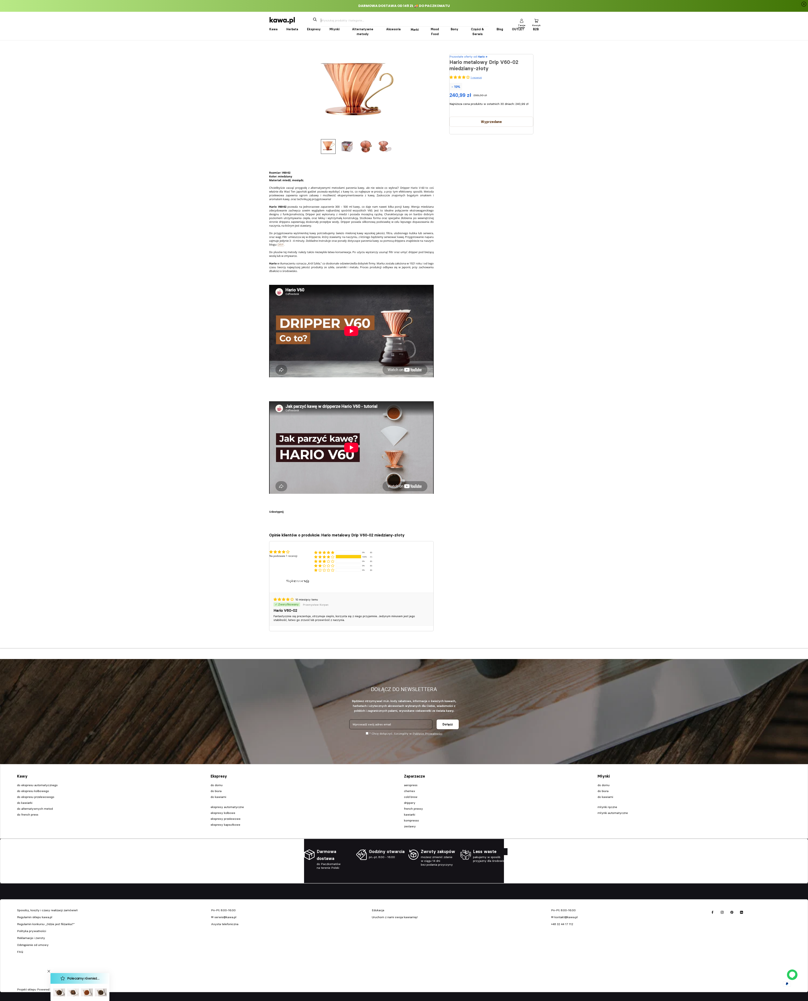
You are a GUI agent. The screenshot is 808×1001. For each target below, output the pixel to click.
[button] (324, 557)
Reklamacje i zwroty (31, 938)
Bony (454, 29)
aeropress (410, 785)
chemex (409, 791)
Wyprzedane (491, 122)
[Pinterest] (298, 509)
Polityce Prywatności (427, 734)
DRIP (281, 244)
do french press (27, 814)
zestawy (410, 826)
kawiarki (409, 814)
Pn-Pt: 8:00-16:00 (223, 910)
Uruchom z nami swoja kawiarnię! (395, 917)
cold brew (410, 797)
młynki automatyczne (613, 813)
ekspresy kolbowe (223, 813)
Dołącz (448, 724)
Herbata (292, 29)
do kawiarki (24, 803)
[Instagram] (722, 911)
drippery (409, 803)
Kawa (273, 29)
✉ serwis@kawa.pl (223, 917)
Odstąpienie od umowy (33, 945)
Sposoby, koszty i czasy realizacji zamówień (47, 910)
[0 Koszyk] (536, 20)
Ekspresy (314, 29)
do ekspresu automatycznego (37, 785)
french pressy (413, 809)
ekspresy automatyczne (227, 807)
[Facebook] (287, 509)
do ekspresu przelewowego (35, 797)
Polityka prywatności (31, 931)
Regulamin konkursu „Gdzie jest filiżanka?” (46, 924)
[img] (284, 599)
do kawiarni (218, 797)
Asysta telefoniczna (224, 924)
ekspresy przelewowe (226, 819)
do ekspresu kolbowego (33, 791)
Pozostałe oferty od (468, 56)
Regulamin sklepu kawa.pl (34, 917)
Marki (415, 30)
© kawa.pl (23, 984)
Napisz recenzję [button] (297, 581)
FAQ (20, 952)
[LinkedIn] (741, 911)
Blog (500, 29)
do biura (216, 791)
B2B (536, 29)
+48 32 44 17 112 (562, 924)
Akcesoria (393, 29)
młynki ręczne (607, 807)
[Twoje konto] (522, 20)
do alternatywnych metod (35, 809)
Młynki (334, 29)
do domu (217, 785)
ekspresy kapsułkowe (225, 825)
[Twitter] (293, 509)
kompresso (411, 820)
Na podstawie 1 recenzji (283, 556)
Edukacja (378, 910)
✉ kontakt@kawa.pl (564, 917)
